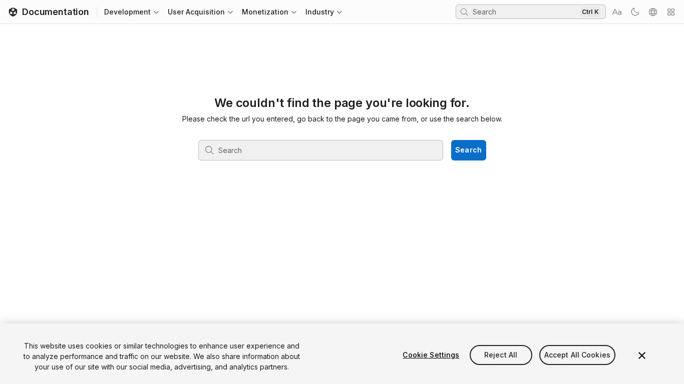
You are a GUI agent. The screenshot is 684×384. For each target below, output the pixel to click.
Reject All (500, 354)
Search (468, 150)
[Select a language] (653, 12)
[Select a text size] (617, 12)
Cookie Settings (431, 354)
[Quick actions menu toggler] (671, 12)
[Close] (642, 355)
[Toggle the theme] (635, 12)
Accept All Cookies (577, 354)
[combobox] (525, 11)
